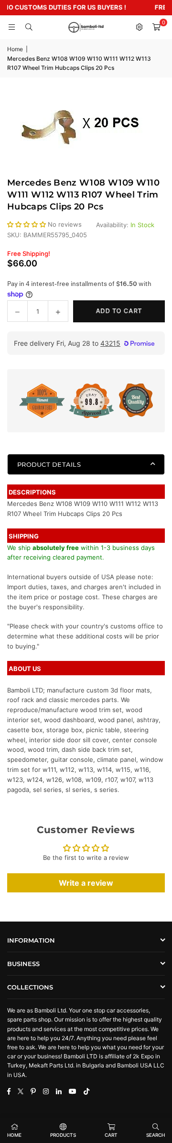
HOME (14, 1135)
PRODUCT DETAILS (49, 464)
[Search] (28, 27)
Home (15, 49)
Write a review (86, 883)
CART (111, 1135)
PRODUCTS (63, 1135)
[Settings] (139, 27)
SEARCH (155, 1135)
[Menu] (11, 27)
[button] (156, 27)
